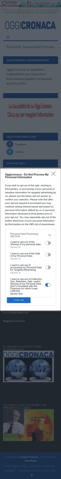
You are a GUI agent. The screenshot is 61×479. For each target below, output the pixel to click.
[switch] (48, 243)
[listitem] (30, 235)
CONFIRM (19, 300)
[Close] (54, 175)
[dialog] (30, 239)
